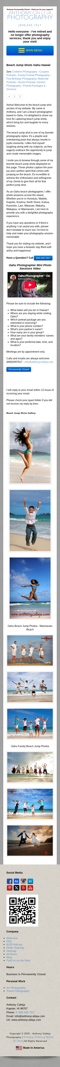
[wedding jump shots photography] (30, 840)
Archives (11, 954)
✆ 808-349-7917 (25, 1012)
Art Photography (16, 987)
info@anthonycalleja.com (38, 362)
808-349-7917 (43, 258)
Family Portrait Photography (34, 75)
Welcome (12, 938)
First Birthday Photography (21, 78)
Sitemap (11, 951)
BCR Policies (14, 944)
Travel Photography (18, 991)
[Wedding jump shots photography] (30, 767)
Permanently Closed (18, 369)
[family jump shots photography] (30, 687)
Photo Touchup (15, 947)
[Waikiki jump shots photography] (30, 723)
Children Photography (24, 71)
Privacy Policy (33, 1037)
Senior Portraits (27, 82)
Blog (9, 957)
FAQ (9, 941)
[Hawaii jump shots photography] (30, 588)
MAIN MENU (33, 50)
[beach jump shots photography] (30, 650)
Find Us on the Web (18, 960)
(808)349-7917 (30, 25)
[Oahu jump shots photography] (30, 452)
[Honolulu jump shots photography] (30, 520)
